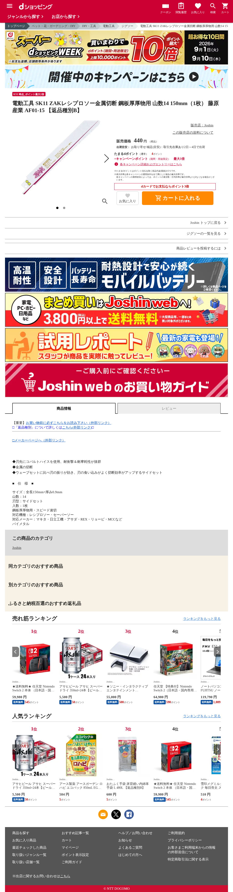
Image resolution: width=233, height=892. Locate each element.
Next (217, 652)
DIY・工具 (89, 26)
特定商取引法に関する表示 (188, 859)
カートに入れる (177, 198)
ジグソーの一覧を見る (204, 233)
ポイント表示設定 (75, 855)
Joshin (16, 547)
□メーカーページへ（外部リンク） (39, 440)
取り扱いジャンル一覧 (29, 855)
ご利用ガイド (72, 862)
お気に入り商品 (24, 840)
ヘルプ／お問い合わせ (135, 833)
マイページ (70, 847)
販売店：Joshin (202, 125)
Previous (15, 652)
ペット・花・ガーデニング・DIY (53, 26)
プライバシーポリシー (185, 840)
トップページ (16, 26)
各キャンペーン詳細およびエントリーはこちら (151, 164)
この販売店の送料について (192, 132)
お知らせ (125, 840)
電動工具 (109, 26)
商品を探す (20, 833)
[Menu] (9, 6)
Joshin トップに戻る (205, 222)
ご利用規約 (176, 833)
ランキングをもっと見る (202, 619)
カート (67, 840)
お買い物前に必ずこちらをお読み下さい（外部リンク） (68, 423)
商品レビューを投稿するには (198, 248)
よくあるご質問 (130, 847)
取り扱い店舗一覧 (26, 862)
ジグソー (127, 26)
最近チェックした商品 (29, 847)
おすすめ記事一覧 (75, 833)
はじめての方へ (130, 855)
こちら (65, 876)
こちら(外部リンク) (77, 427)
